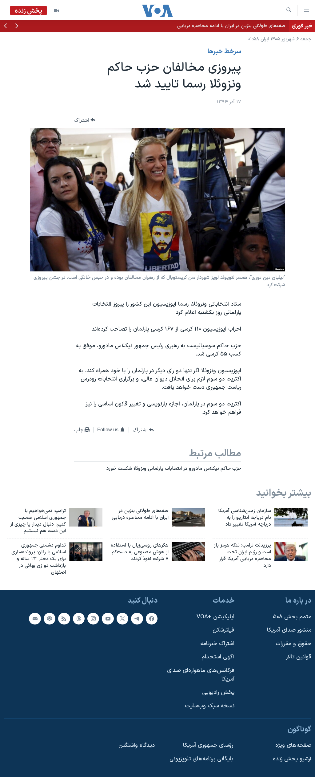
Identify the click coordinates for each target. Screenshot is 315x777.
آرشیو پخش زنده (292, 759)
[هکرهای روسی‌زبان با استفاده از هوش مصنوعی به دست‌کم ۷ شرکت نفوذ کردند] (188, 551)
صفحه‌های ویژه (293, 745)
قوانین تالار (298, 657)
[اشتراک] (35, 618)
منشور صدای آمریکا (289, 630)
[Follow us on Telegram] (137, 618)
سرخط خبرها (224, 52)
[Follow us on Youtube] (108, 618)
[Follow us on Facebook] (152, 618)
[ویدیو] (56, 10)
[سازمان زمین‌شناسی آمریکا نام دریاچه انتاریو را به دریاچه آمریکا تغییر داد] (291, 517)
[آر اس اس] (64, 618)
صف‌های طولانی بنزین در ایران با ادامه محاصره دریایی (231, 26)
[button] (16, 26)
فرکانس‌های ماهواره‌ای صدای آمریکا (200, 674)
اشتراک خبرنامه (217, 644)
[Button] (85, 120)
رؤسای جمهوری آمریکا (208, 745)
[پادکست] (49, 618)
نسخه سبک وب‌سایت (209, 706)
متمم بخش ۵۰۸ (292, 617)
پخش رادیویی (218, 693)
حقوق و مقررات (293, 644)
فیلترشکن (223, 630)
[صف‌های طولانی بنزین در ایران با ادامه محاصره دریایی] (188, 517)
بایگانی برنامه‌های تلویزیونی (201, 759)
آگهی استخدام (217, 657)
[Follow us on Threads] (79, 618)
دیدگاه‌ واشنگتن (136, 745)
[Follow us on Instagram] (93, 618)
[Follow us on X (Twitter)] (122, 618)
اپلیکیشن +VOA (215, 617)
